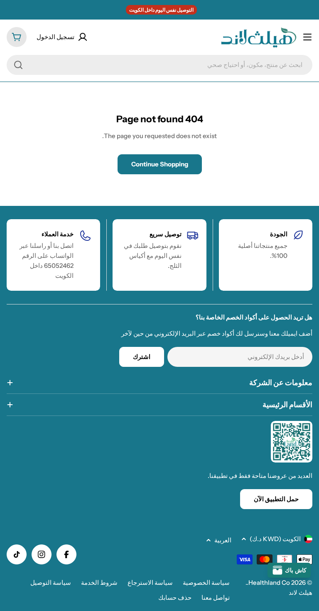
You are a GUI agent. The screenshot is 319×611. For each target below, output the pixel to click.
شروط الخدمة (99, 582)
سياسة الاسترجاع (150, 582)
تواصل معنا (215, 597)
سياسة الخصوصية (206, 582)
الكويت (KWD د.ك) (275, 539)
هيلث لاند (300, 592)
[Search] (18, 65)
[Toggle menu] (307, 37)
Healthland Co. (268, 582)
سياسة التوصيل (50, 582)
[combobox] (159, 65)
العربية (222, 540)
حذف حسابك (174, 597)
